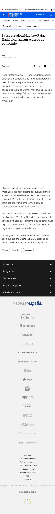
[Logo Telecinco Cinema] (27, 406)
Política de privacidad (27, 462)
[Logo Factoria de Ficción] (27, 361)
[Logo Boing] (27, 370)
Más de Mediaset (12, 292)
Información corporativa (27, 458)
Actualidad (8, 264)
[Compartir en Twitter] (39, 66)
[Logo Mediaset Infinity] (27, 316)
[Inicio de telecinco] (3, 14)
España (15, 20)
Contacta (27, 479)
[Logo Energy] (27, 379)
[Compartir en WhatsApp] (33, 66)
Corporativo (9, 278)
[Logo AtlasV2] (27, 424)
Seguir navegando (12, 285)
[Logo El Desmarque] (27, 352)
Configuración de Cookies (27, 465)
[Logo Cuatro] (27, 334)
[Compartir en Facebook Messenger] (45, 66)
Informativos (15, 250)
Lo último (6, 20)
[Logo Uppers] (27, 397)
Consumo (19, 26)
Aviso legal (27, 455)
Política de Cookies (27, 469)
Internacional (44, 20)
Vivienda (36, 26)
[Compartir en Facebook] (51, 66)
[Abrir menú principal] (51, 14)
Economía (7, 26)
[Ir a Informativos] (15, 15)
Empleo (28, 26)
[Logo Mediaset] (27, 305)
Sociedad (32, 20)
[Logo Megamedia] (28, 492)
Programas (8, 271)
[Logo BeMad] (27, 388)
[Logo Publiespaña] (27, 433)
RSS (27, 476)
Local (23, 20)
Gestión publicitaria (27, 472)
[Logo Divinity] (27, 343)
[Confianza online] (27, 504)
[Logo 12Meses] (27, 415)
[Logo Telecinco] (27, 325)
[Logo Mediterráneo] (27, 442)
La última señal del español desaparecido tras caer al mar (26, 10)
